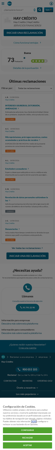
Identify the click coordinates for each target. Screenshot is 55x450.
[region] (27, 424)
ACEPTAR (27, 445)
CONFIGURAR (27, 430)
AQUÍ (34, 421)
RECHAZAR (27, 438)
